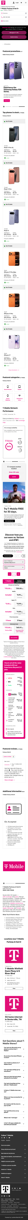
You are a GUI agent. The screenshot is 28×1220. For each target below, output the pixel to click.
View (14, 988)
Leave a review (8, 756)
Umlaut (16, 418)
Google (19, 908)
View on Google (10, 780)
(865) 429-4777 (11, 980)
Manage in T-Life (14, 32)
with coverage (7, 897)
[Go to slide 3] (19, 107)
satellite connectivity (16, 903)
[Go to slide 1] (6, 107)
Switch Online (14, 37)
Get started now (9, 521)
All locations (7, 44)
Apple (4, 908)
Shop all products (14, 370)
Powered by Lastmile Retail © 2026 (14, 1217)
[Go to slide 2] (12, 107)
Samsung (10, 908)
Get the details (14, 74)
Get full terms (14, 79)
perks (17, 897)
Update (14, 476)
